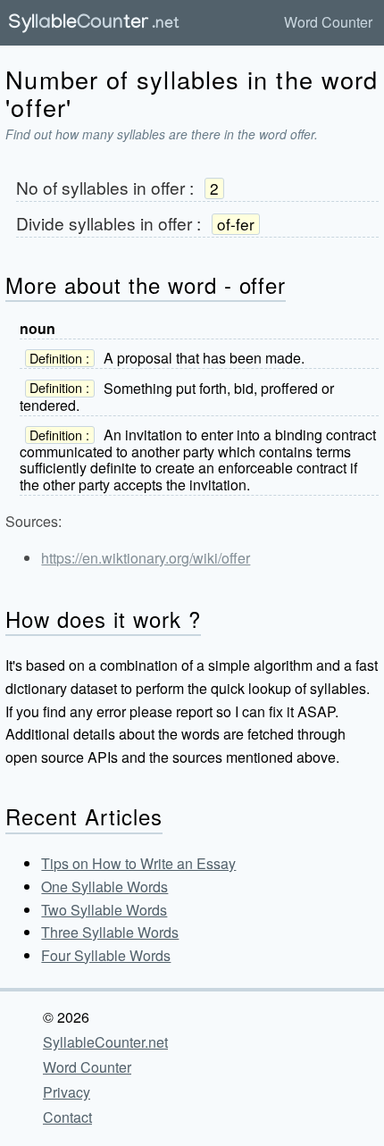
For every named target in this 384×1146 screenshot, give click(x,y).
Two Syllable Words (104, 909)
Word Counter (328, 22)
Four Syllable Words (106, 955)
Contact (67, 1117)
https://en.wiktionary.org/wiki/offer (145, 558)
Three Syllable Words (110, 932)
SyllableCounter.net (105, 1042)
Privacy (66, 1092)
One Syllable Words (104, 886)
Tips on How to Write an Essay (138, 863)
